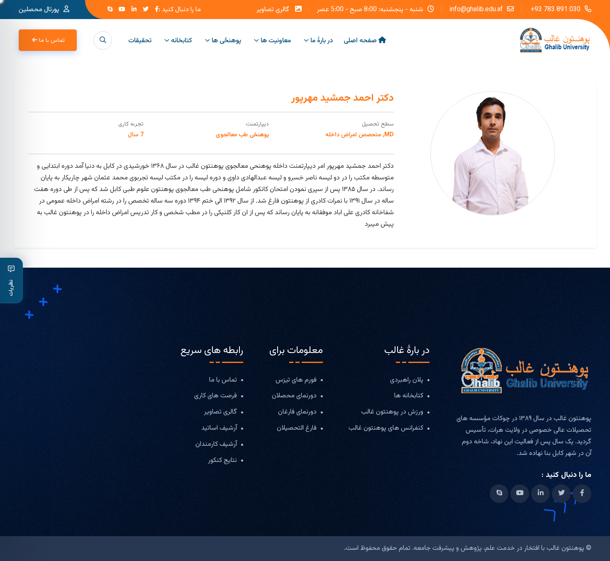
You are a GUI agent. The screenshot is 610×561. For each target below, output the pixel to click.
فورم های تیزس (296, 380)
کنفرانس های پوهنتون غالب (386, 429)
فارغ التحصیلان (297, 429)
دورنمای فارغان (297, 412)
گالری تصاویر (272, 10)
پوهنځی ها (226, 41)
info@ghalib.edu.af (476, 9)
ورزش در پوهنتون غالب (392, 412)
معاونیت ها (276, 41)
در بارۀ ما (321, 41)
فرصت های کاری (215, 396)
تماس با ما (52, 40)
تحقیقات (139, 41)
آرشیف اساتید (219, 429)
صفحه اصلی (360, 41)
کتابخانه (181, 41)
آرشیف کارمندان (216, 445)
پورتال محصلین (39, 10)
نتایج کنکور (222, 461)
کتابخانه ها (408, 396)
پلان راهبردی (406, 380)
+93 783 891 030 (555, 9)
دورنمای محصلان (294, 396)
